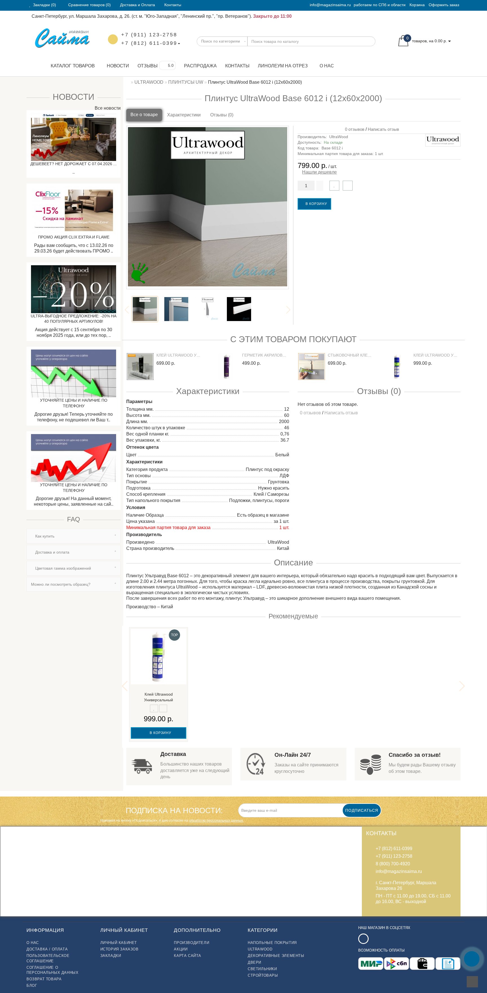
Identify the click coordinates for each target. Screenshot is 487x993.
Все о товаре (144, 114)
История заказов (119, 949)
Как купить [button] (44, 536)
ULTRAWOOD (260, 949)
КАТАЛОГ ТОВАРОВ (71, 65)
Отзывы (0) (221, 114)
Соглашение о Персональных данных (52, 970)
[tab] (73, 536)
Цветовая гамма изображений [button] (62, 568)
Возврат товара (43, 979)
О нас (327, 65)
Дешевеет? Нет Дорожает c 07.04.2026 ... (73, 164)
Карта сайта (187, 956)
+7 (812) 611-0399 (149, 43)
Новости (118, 65)
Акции (180, 949)
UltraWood (338, 136)
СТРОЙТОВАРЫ (263, 975)
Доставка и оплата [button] (51, 552)
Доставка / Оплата (47, 949)
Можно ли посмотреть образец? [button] (60, 584)
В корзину (315, 204)
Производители (191, 943)
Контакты (237, 65)
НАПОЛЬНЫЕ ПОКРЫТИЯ (272, 943)
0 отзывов (353, 129)
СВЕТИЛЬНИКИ (262, 969)
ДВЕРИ (254, 962)
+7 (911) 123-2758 (149, 34)
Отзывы (148, 65)
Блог (31, 985)
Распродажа (200, 65)
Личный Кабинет (118, 943)
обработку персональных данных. (216, 820)
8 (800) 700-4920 (393, 863)
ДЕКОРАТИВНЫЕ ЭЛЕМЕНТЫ (276, 956)
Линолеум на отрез (283, 65)
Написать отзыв (383, 129)
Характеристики (184, 114)
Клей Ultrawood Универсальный (449, 355)
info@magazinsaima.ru (330, 5)
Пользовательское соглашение (48, 958)
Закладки (110, 956)
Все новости (107, 108)
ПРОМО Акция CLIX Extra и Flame (73, 237)
